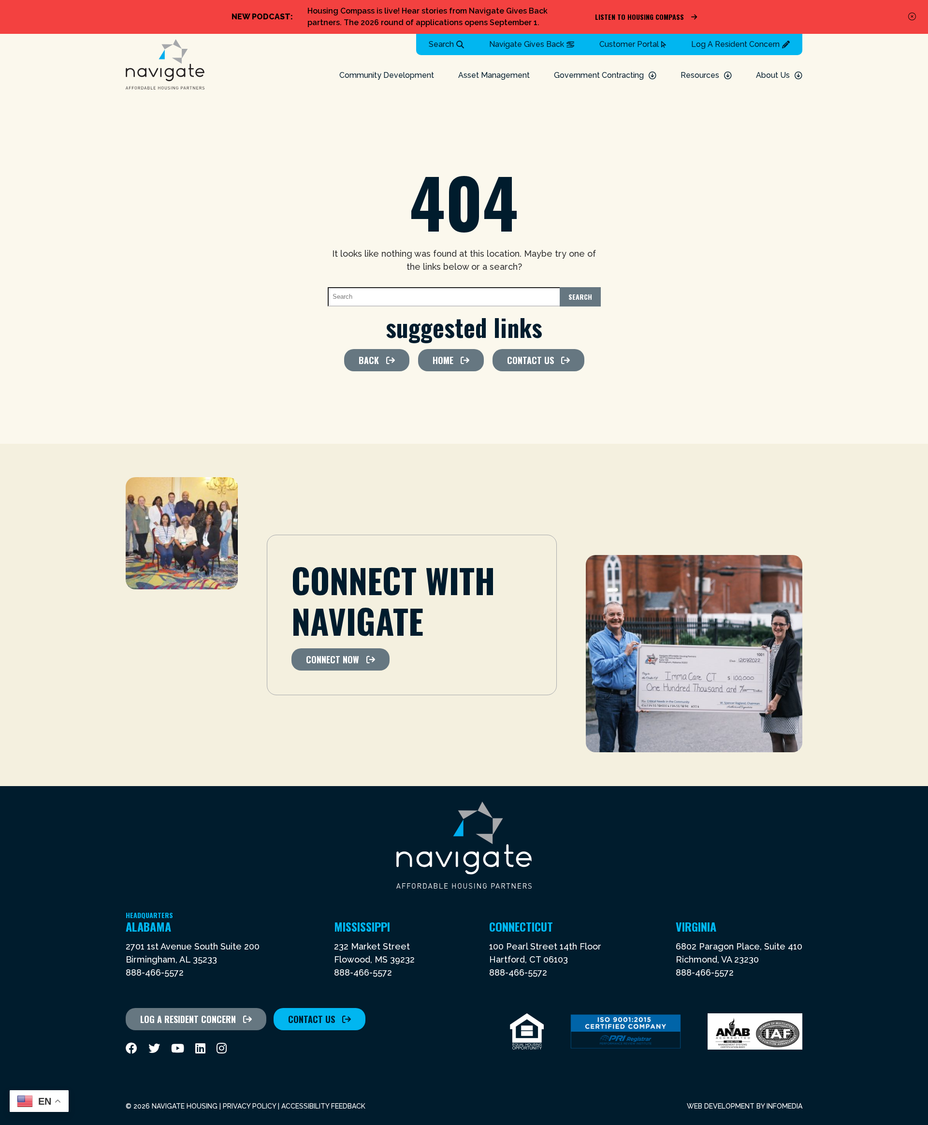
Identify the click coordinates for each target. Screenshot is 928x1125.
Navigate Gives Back (526, 44)
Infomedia (784, 1106)
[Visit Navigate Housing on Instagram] (222, 1048)
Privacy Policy (249, 1106)
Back (369, 360)
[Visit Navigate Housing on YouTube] (177, 1048)
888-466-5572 (155, 972)
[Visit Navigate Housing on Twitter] (154, 1048)
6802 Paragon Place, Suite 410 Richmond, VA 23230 (739, 952)
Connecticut (521, 926)
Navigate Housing (165, 64)
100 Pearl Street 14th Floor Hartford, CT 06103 (545, 952)
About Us (773, 75)
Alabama (149, 926)
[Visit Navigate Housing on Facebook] (131, 1048)
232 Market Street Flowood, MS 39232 (374, 952)
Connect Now (332, 659)
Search (441, 44)
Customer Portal (629, 44)
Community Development (386, 75)
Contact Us (530, 360)
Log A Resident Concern (735, 44)
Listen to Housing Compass (639, 17)
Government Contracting (599, 75)
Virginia (696, 926)
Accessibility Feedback (323, 1106)
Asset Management (494, 75)
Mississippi (362, 926)
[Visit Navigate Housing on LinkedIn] (200, 1048)
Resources (700, 75)
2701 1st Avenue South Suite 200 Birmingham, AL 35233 (193, 952)
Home (443, 360)
